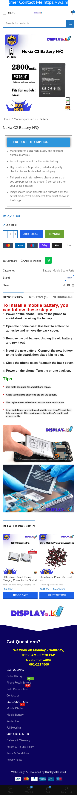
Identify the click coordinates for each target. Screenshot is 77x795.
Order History (14, 676)
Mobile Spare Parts (25, 119)
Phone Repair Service (20, 682)
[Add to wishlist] (34, 537)
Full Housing (14, 728)
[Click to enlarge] (11, 104)
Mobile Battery (15, 715)
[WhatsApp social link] (73, 285)
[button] (20, 595)
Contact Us (13, 695)
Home (7, 119)
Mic (61, 585)
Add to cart (31, 234)
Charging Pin (28, 585)
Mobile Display (15, 707)
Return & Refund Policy (20, 747)
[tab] (38, 142)
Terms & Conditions (18, 753)
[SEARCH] (70, 24)
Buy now (55, 234)
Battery (43, 119)
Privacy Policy (14, 760)
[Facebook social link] (64, 285)
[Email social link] (68, 285)
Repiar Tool (13, 721)
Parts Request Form (18, 688)
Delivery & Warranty (18, 740)
